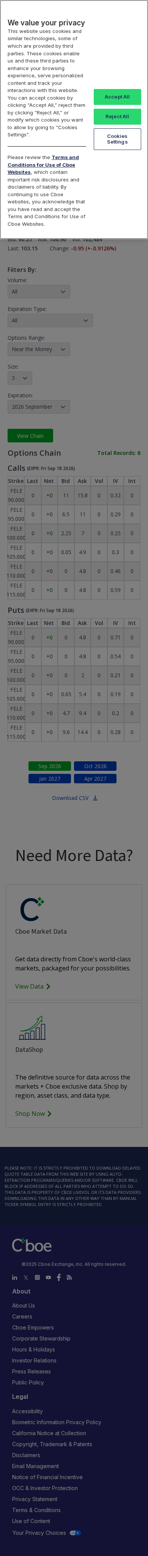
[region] (74, 119)
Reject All (117, 116)
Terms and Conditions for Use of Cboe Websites (43, 164)
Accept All (117, 97)
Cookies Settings (117, 139)
